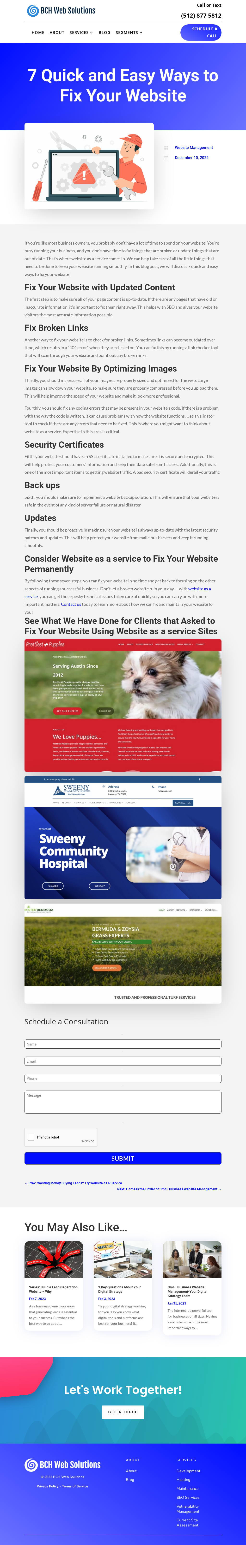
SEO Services (188, 1497)
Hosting (183, 1479)
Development (188, 1471)
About (57, 33)
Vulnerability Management (188, 1509)
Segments (127, 33)
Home (38, 33)
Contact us (71, 604)
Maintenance (188, 1488)
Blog (105, 33)
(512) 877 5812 (201, 15)
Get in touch (123, 1412)
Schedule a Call (204, 32)
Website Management (194, 147)
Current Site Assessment (187, 1523)
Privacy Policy (47, 1486)
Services (79, 33)
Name (123, 1034)
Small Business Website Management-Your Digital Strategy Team (188, 1291)
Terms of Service (75, 1486)
